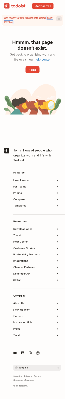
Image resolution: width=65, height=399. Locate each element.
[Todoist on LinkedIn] (22, 353)
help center (42, 59)
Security (17, 376)
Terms (37, 376)
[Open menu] (58, 6)
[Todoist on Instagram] (30, 353)
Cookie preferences (23, 380)
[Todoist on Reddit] (38, 353)
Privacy (28, 376)
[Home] (15, 6)
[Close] (59, 18)
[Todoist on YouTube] (15, 353)
